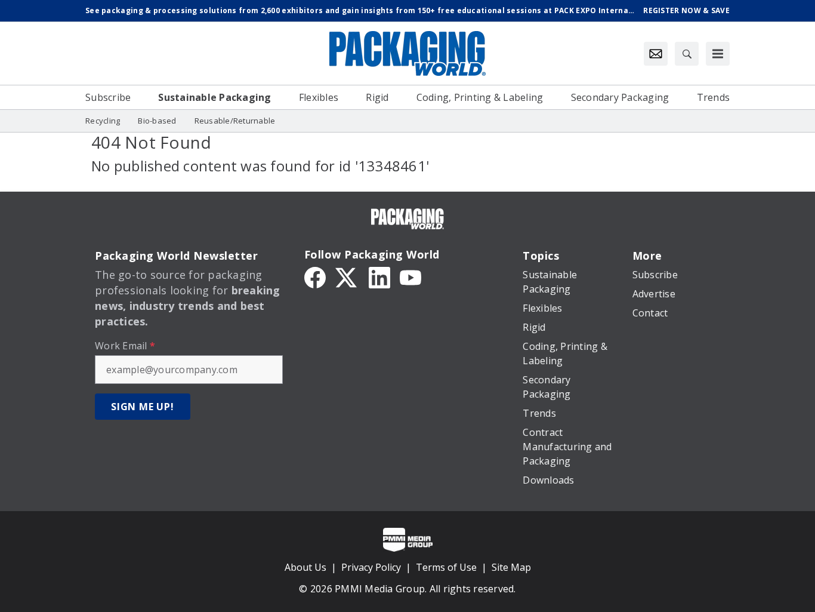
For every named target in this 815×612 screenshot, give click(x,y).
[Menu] (718, 54)
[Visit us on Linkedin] (379, 276)
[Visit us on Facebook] (315, 276)
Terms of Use (446, 567)
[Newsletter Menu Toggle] (656, 54)
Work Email (125, 345)
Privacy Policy (371, 567)
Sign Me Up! (142, 406)
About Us (305, 567)
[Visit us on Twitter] (347, 276)
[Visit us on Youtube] (410, 276)
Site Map (511, 567)
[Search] (687, 54)
